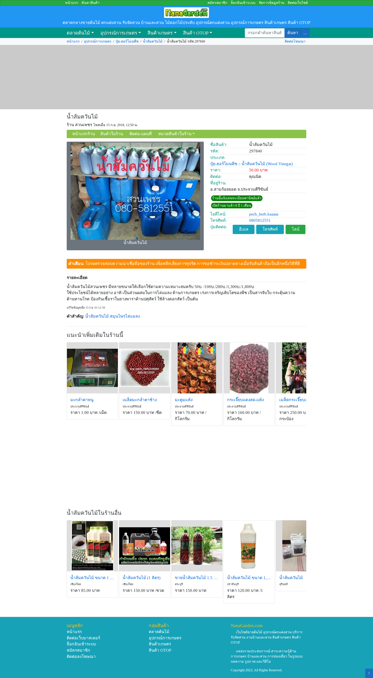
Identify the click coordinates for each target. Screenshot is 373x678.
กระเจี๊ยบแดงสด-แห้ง (245, 400)
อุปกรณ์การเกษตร (118, 33)
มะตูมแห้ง (184, 400)
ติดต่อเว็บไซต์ (298, 3)
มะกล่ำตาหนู (81, 400)
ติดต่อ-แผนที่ (141, 133)
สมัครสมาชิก (217, 3)
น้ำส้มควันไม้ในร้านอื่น (94, 513)
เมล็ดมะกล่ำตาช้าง (140, 400)
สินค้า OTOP (196, 33)
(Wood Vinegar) (279, 164)
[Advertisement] (186, 77)
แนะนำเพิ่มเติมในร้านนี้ (95, 335)
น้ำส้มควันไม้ (153, 41)
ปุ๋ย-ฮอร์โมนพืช (127, 41)
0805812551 (260, 220)
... (305, 32)
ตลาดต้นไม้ (78, 33)
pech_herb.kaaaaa (263, 214)
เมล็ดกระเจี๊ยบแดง (295, 400)
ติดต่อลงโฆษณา (81, 656)
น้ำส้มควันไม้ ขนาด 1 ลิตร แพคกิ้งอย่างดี (92, 577)
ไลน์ (295, 229)
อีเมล (243, 229)
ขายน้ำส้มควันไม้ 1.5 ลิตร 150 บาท (197, 577)
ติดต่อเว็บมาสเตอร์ (83, 638)
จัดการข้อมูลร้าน (271, 3)
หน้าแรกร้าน (83, 133)
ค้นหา (292, 32)
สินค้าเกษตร (160, 33)
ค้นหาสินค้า (91, 3)
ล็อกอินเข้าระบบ (243, 3)
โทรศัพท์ (270, 229)
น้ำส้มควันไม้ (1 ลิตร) (141, 577)
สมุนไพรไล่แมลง (125, 316)
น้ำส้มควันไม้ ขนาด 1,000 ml (249, 577)
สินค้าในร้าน (111, 133)
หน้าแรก (71, 3)
